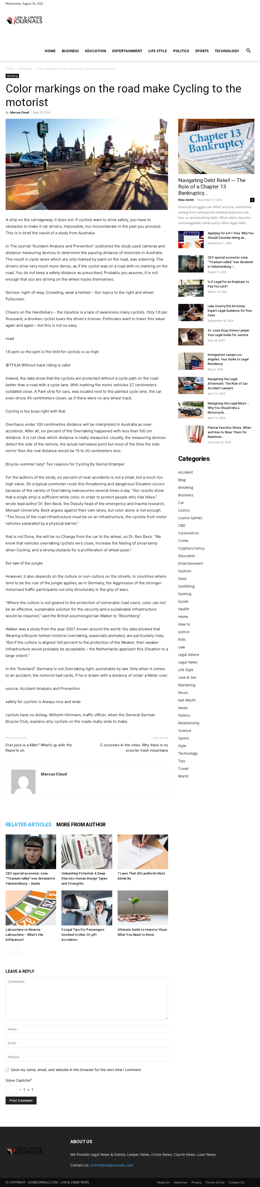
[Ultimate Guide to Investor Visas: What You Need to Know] (143, 907)
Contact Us (236, 1182)
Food (182, 578)
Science (184, 730)
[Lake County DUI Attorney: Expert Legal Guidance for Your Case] (191, 312)
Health (183, 609)
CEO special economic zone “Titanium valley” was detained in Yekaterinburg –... (230, 262)
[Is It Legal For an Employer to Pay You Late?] (191, 288)
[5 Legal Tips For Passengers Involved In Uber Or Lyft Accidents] (86, 907)
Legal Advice (188, 654)
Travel (183, 768)
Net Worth (187, 700)
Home (50, 50)
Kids (182, 639)
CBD (181, 525)
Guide (183, 601)
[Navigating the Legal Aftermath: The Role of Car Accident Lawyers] (191, 385)
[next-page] (17, 950)
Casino (184, 510)
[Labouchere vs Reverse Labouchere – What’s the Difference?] (31, 907)
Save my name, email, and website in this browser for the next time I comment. (76, 1069)
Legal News (188, 662)
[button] (248, 51)
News (183, 707)
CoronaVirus (188, 533)
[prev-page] (9, 950)
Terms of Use (215, 1182)
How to (184, 624)
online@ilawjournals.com (111, 1165)
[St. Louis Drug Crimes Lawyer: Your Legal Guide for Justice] (191, 337)
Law (181, 647)
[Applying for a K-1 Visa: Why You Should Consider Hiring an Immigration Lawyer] (191, 239)
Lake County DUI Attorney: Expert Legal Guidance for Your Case (230, 310)
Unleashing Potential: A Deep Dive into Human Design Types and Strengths (84, 878)
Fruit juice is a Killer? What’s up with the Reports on (39, 748)
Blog (182, 479)
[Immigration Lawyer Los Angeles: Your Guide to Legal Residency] (191, 361)
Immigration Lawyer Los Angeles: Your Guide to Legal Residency (228, 359)
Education (95, 50)
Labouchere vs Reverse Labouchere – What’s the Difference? (24, 935)
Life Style (157, 50)
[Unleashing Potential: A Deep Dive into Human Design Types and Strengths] (86, 851)
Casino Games (190, 517)
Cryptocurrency (191, 548)
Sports (202, 50)
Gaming (184, 593)
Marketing (187, 685)
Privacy (196, 1182)
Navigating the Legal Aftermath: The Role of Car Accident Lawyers (228, 383)
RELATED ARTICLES (28, 825)
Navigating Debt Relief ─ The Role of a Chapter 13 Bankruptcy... (212, 186)
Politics (181, 50)
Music (183, 692)
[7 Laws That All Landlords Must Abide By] (143, 851)
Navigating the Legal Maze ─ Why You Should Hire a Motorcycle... (228, 408)
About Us (163, 1182)
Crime (183, 540)
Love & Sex (187, 677)
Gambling (186, 586)
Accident (185, 472)
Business (70, 50)
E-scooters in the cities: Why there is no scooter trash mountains (134, 748)
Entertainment (127, 50)
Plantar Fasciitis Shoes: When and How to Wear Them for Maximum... (229, 432)
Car (181, 502)
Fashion (184, 571)
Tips (181, 760)
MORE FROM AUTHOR (80, 825)
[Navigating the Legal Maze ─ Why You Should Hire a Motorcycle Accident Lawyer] (191, 410)
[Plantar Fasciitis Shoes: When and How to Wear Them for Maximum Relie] (191, 434)
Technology (227, 50)
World (183, 776)
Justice (183, 631)
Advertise (180, 1182)
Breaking (25, 68)
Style (182, 745)
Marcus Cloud (19, 112)
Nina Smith (186, 200)
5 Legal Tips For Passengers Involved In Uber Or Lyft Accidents (82, 935)
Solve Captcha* (19, 1080)
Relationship (189, 723)
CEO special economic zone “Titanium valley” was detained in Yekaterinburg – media (30, 878)
